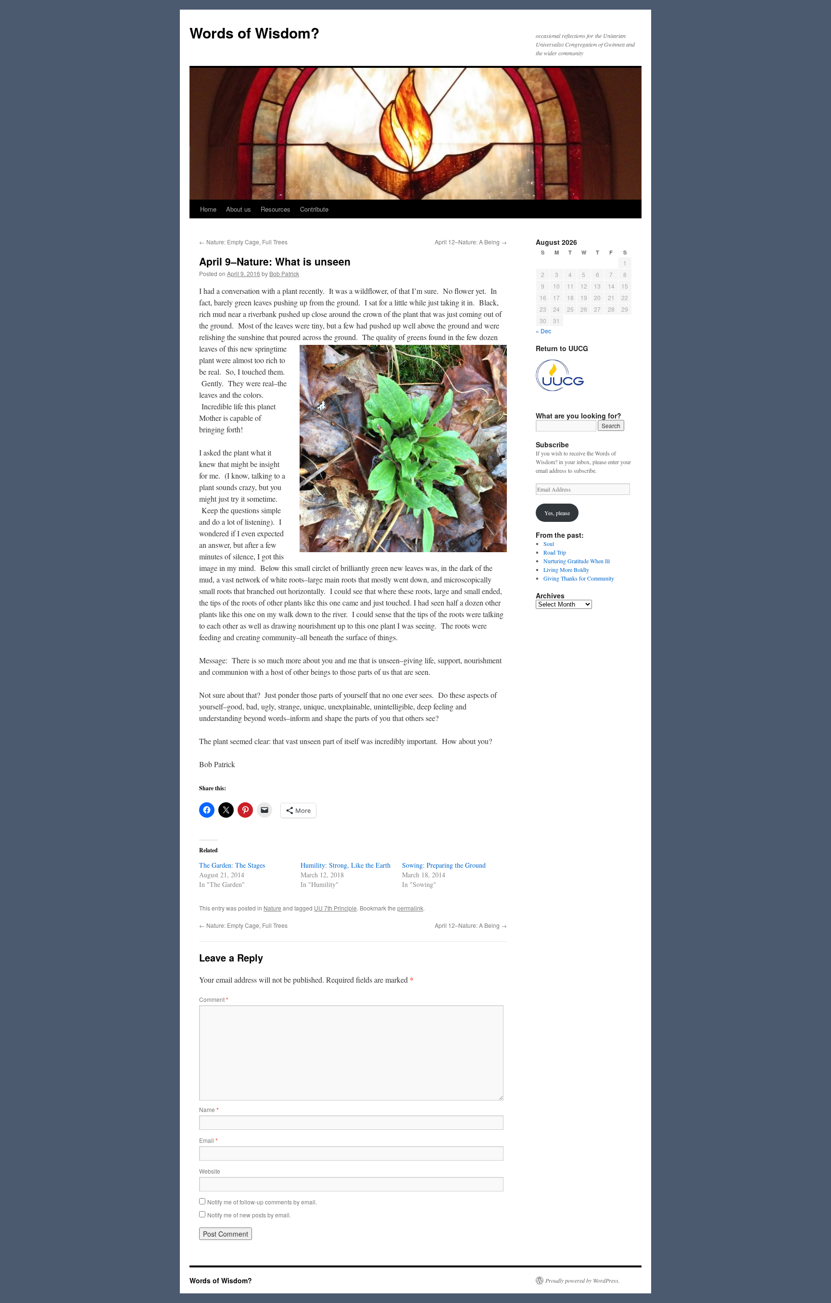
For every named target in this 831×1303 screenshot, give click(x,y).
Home (208, 209)
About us (238, 209)
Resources (275, 209)
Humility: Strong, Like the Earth (345, 865)
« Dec (543, 331)
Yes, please (557, 513)
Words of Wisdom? (254, 32)
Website (209, 1171)
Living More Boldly (566, 569)
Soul (548, 543)
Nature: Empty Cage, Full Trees (243, 242)
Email (208, 1140)
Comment (213, 999)
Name (209, 1109)
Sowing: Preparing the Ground (444, 865)
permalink (410, 908)
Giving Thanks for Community (578, 578)
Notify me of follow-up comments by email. (262, 1202)
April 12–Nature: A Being (471, 242)
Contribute (314, 209)
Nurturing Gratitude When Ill (576, 561)
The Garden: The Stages (232, 865)
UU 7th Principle (335, 908)
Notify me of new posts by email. (249, 1215)
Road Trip (554, 552)
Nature (272, 908)
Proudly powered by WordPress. (582, 1280)
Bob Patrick (284, 273)
